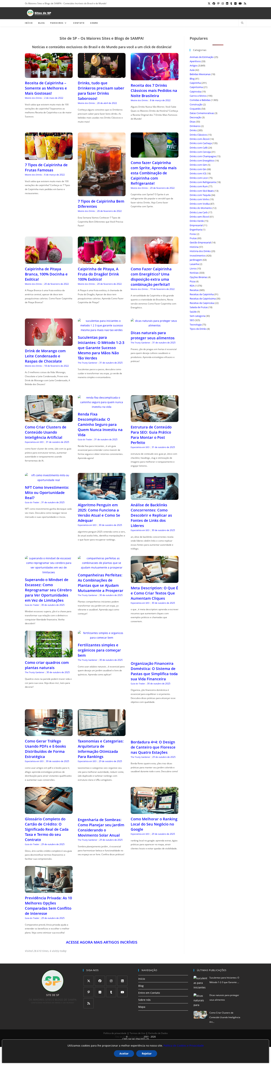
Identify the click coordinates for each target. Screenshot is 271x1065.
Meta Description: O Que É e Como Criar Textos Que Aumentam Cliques (154, 593)
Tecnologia (195, 324)
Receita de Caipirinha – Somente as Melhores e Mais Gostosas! (46, 88)
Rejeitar (147, 1053)
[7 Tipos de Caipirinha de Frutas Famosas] (49, 157)
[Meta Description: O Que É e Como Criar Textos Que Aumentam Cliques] (154, 580)
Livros (193, 268)
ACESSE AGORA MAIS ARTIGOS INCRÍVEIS (101, 942)
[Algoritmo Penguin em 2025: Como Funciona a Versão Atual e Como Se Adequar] (102, 497)
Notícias (194, 272)
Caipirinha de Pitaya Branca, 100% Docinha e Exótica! (46, 274)
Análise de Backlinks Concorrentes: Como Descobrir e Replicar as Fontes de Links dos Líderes (151, 515)
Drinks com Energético (202, 160)
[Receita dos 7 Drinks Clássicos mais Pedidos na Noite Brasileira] (154, 78)
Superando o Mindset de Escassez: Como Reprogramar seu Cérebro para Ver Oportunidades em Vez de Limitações (48, 590)
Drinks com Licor (199, 178)
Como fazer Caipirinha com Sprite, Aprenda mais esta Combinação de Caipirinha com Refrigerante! (154, 173)
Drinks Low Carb (199, 212)
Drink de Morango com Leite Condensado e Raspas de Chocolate (45, 356)
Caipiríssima (196, 87)
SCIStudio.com (135, 1036)
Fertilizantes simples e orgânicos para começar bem (99, 650)
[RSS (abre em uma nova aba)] (244, 3)
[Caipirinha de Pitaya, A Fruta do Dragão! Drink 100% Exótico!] (102, 261)
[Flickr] (100, 992)
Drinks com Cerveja (200, 152)
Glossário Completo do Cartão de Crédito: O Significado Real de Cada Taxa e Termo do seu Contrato (47, 829)
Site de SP (120, 1036)
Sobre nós (144, 1000)
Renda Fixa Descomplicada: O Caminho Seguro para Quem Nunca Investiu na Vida (100, 424)
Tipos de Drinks (198, 328)
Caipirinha (195, 83)
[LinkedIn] (122, 981)
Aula (192, 70)
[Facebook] (100, 981)
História (194, 247)
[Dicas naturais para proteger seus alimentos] (154, 325)
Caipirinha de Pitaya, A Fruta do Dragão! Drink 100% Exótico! (98, 274)
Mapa (141, 1007)
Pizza (192, 281)
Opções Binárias (198, 277)
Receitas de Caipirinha (202, 294)
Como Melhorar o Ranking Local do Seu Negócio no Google (154, 824)
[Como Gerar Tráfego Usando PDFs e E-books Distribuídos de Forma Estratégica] (49, 733)
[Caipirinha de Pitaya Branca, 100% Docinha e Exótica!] (49, 261)
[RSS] (89, 1003)
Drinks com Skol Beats (202, 190)
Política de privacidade (114, 1033)
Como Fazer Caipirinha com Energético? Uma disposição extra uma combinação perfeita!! (151, 276)
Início (141, 978)
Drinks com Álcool (199, 139)
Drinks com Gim (198, 164)
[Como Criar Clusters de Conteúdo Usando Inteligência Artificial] (49, 419)
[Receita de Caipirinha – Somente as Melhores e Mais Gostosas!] (49, 75)
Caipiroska (195, 91)
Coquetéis (195, 108)
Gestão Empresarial (200, 242)
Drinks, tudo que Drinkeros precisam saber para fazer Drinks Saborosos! (101, 90)
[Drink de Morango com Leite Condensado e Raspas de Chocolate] (49, 343)
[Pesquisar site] (242, 23)
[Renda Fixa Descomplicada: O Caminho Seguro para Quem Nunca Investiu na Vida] (102, 407)
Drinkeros (195, 126)
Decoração (195, 117)
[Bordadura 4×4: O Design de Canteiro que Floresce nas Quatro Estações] (154, 734)
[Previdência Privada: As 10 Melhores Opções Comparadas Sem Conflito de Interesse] (49, 890)
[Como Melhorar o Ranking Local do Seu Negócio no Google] (154, 811)
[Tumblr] (111, 992)
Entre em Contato (149, 993)
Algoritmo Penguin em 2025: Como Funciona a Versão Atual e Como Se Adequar (99, 512)
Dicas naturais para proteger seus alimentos (153, 335)
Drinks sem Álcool (199, 216)
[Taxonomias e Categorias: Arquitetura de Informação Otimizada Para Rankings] (102, 733)
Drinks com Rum (199, 186)
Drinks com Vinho (199, 199)
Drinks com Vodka (200, 203)
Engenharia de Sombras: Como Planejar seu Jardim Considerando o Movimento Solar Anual (101, 827)
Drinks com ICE (198, 173)
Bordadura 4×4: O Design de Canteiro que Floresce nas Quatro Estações (153, 747)
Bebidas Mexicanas (200, 74)
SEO (192, 320)
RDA (192, 285)
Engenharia (196, 229)
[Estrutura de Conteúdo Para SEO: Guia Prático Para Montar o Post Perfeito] (154, 419)
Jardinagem (196, 259)
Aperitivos (195, 61)
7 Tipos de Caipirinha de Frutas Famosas (46, 167)
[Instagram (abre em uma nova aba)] (222, 3)
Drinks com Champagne (203, 156)
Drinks (193, 130)
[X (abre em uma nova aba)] (209, 3)
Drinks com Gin (198, 169)
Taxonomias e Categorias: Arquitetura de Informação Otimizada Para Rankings (101, 749)
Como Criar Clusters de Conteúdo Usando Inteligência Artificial (45, 432)
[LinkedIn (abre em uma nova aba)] (227, 3)
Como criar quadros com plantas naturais (47, 665)
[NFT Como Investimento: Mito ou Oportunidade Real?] (49, 480)
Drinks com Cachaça (201, 143)
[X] (89, 981)
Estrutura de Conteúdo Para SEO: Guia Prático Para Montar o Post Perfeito (151, 435)
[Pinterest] (89, 992)
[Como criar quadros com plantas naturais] (49, 655)
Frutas (193, 238)
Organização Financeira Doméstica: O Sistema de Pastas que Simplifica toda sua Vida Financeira (154, 671)
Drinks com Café (198, 147)
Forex (193, 234)
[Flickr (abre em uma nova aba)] (235, 3)
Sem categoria (197, 316)
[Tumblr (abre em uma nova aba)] (231, 3)
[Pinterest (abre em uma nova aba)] (218, 3)
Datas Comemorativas (202, 113)
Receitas (194, 290)
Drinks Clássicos (198, 134)
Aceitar (123, 1053)
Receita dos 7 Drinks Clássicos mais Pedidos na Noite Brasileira (154, 90)
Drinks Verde (197, 221)
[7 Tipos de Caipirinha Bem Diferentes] (102, 194)
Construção (196, 104)
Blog (192, 78)
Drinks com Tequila (200, 195)
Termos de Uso (137, 1033)
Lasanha (194, 264)
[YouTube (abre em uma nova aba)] (240, 3)
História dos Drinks (200, 251)
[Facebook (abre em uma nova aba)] (213, 3)
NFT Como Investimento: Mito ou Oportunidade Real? (47, 492)
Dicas (192, 121)
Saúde (193, 311)
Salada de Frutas (199, 307)
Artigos (193, 65)
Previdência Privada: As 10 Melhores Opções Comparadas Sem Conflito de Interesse (48, 905)
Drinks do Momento (201, 208)
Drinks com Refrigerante (203, 182)
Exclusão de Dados (158, 1033)
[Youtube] (122, 992)
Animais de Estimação (201, 57)
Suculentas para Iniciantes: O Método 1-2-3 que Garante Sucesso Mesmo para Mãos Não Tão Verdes (101, 348)
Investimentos (198, 255)
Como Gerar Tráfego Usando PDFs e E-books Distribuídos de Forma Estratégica (45, 749)
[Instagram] (111, 981)
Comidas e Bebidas (200, 100)
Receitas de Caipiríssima (203, 298)
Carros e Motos (198, 95)
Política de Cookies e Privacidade (184, 1045)
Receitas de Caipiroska (202, 303)
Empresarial (196, 225)
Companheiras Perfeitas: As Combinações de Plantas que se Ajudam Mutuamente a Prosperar (100, 583)
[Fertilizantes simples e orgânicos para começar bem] (102, 637)
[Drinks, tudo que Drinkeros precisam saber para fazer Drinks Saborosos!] (102, 75)
